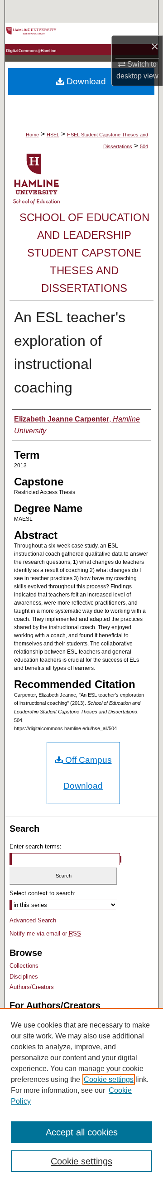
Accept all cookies (82, 1132)
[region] (81, 1095)
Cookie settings (109, 1079)
